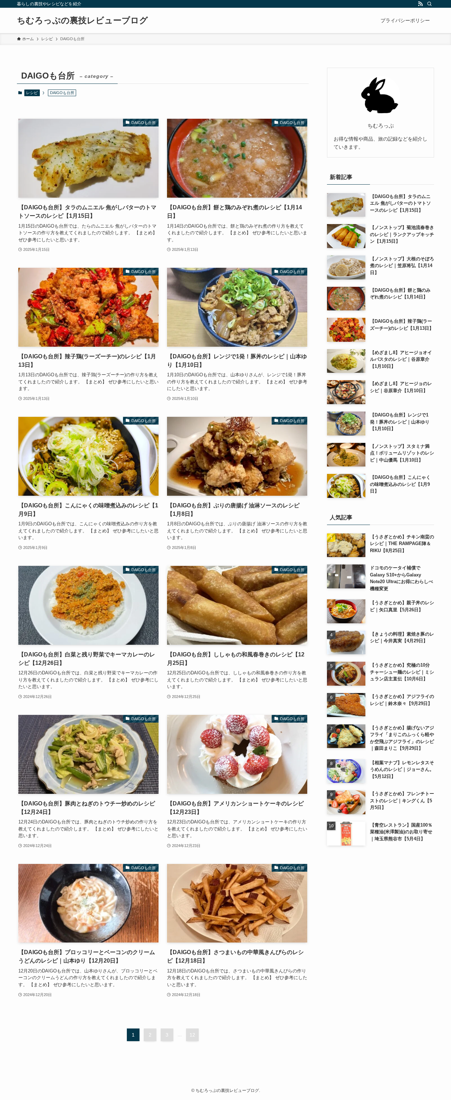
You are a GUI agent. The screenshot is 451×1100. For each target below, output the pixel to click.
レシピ (32, 93)
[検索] (429, 4)
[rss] (420, 4)
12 (192, 1035)
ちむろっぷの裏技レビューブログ (82, 20)
